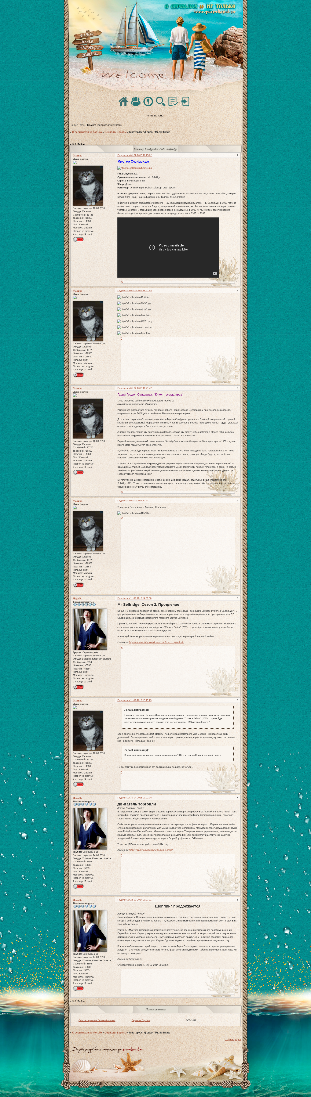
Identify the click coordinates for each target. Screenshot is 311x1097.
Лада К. (77, 598)
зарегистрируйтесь (111, 125)
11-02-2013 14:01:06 (140, 598)
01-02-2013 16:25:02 (141, 155)
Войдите (91, 125)
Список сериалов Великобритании (96, 1020)
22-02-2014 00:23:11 (140, 899)
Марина (77, 155)
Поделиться (123, 155)
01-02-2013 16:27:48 (141, 290)
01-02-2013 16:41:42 (141, 388)
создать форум (233, 1039)
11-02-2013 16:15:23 (140, 700)
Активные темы (155, 115)
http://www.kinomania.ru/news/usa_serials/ (151, 850)
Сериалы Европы (116, 132)
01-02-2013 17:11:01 (140, 500)
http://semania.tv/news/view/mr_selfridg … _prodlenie (156, 642)
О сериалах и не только (87, 132)
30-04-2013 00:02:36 (141, 797)
